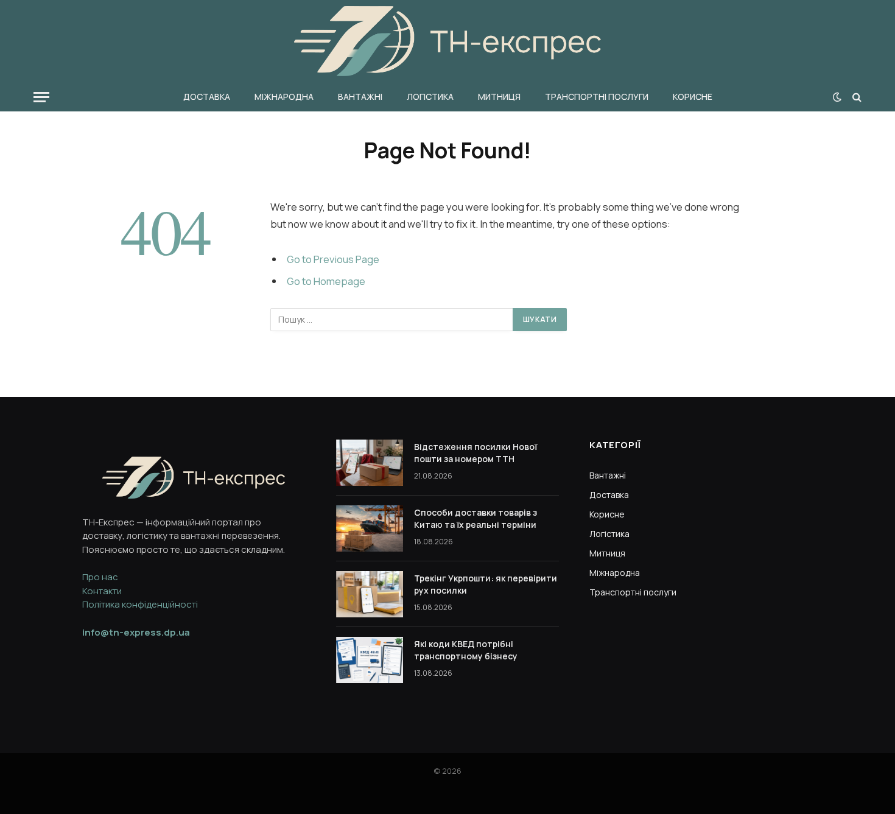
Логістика (430, 96)
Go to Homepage (326, 281)
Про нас (100, 576)
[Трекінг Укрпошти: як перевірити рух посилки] (369, 594)
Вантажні (360, 96)
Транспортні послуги (596, 96)
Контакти (102, 590)
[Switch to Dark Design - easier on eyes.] (837, 97)
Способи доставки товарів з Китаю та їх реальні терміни (475, 518)
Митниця (499, 96)
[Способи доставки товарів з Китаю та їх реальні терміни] (369, 528)
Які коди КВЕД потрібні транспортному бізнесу (466, 650)
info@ (136, 632)
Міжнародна (284, 96)
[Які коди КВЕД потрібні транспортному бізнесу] (369, 660)
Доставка (206, 96)
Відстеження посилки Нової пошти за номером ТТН (475, 453)
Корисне (692, 96)
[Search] (856, 97)
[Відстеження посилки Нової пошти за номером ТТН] (369, 463)
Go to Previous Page (333, 259)
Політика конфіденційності (140, 604)
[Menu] (41, 97)
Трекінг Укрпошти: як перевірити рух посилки (485, 584)
